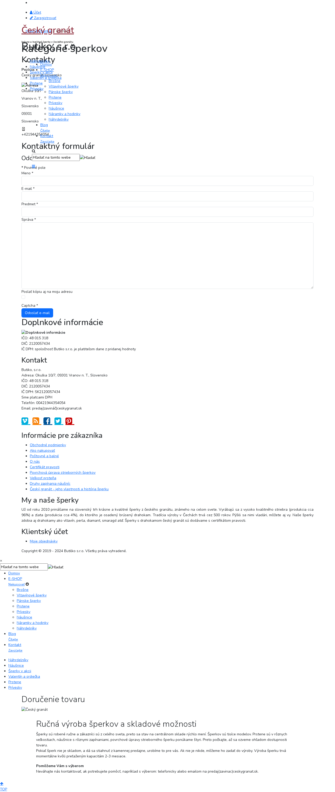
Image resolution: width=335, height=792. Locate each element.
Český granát (47, 30)
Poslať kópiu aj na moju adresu (46, 291)
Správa (28, 219)
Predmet (29, 204)
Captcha (29, 305)
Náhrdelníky (40, 61)
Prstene (36, 83)
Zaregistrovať (44, 17)
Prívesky (36, 88)
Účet (36, 12)
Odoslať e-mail (37, 312)
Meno (27, 173)
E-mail (28, 188)
